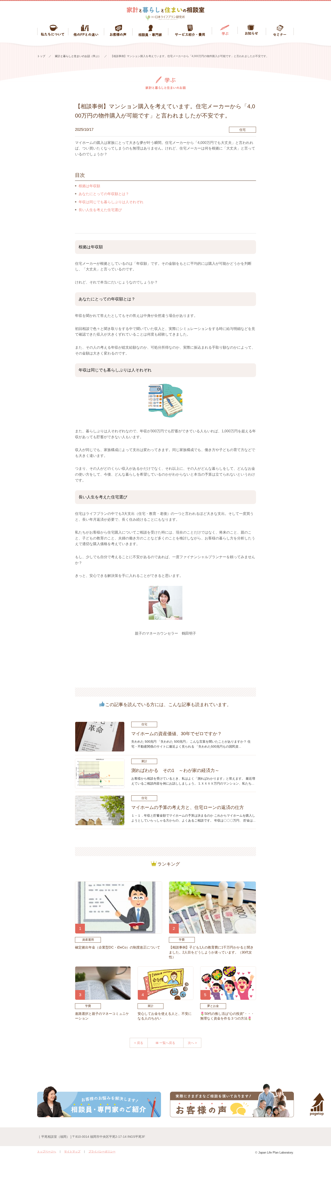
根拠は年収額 (89, 186)
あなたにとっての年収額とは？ (104, 194)
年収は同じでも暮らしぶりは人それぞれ (111, 202)
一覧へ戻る (167, 1043)
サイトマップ (72, 1151)
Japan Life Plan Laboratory (275, 1152)
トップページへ (46, 1151)
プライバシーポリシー (102, 1151)
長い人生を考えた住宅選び (100, 210)
